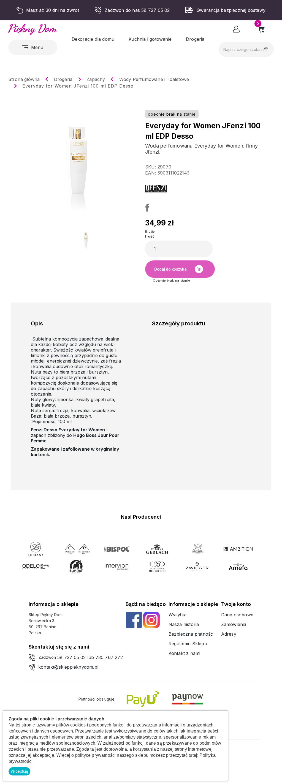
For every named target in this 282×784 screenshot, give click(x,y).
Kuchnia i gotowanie (150, 39)
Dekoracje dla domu (93, 39)
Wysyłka (177, 614)
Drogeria (195, 39)
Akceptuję (19, 771)
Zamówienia (233, 624)
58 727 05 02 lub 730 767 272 (90, 657)
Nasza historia (184, 624)
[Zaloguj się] (236, 30)
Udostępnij (146, 206)
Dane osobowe (237, 614)
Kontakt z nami (184, 653)
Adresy (228, 634)
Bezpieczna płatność (191, 634)
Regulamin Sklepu (188, 643)
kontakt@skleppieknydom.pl (68, 667)
